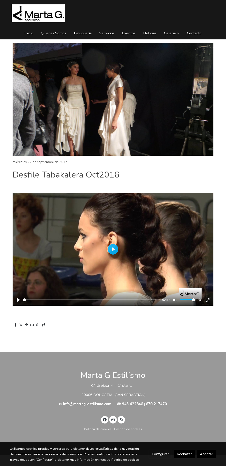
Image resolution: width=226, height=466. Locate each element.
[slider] (92, 300)
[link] (38, 13)
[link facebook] (105, 419)
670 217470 (156, 404)
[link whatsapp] (121, 419)
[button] (171, 33)
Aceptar (206, 454)
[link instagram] (113, 419)
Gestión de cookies (128, 429)
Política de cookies (97, 429)
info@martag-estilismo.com (87, 404)
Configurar (160, 454)
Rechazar (184, 454)
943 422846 (132, 404)
